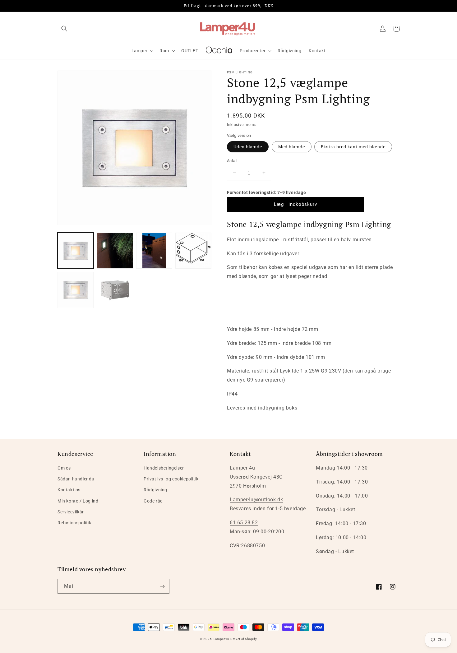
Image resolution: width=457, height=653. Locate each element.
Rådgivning (155, 489)
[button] (64, 28)
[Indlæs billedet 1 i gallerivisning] (76, 251)
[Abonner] (162, 586)
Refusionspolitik (74, 522)
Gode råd (153, 500)
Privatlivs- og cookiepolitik (171, 478)
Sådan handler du (76, 478)
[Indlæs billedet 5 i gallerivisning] (76, 290)
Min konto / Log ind (78, 500)
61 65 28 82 (244, 523)
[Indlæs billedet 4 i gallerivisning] (193, 251)
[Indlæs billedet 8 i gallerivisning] (115, 290)
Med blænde (291, 146)
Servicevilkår (71, 511)
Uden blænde (247, 146)
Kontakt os (69, 489)
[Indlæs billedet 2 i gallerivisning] (115, 251)
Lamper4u (221, 639)
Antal (232, 160)
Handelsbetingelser (164, 467)
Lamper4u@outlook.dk (256, 499)
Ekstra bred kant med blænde (353, 146)
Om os (64, 467)
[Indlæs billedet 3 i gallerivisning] (154, 251)
